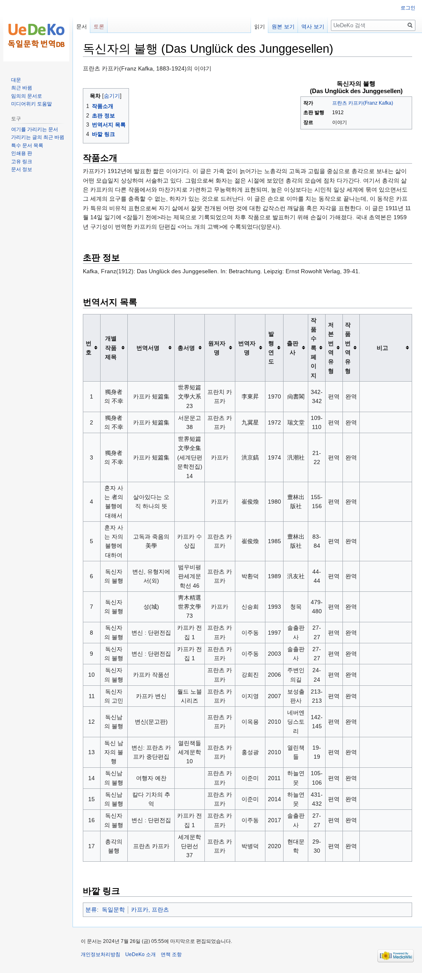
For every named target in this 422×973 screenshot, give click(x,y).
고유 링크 (21, 161)
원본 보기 (283, 26)
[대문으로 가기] (36, 33)
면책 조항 (171, 954)
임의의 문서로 (26, 96)
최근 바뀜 (21, 88)
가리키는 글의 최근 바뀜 (37, 137)
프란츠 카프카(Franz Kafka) (362, 103)
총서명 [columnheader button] (186, 348)
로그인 (408, 8)
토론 (99, 26)
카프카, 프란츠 (150, 909)
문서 (81, 26)
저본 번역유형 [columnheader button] (331, 347)
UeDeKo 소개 (140, 954)
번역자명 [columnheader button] (247, 348)
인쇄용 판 (21, 153)
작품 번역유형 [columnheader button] (348, 347)
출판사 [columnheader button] (292, 348)
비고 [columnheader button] (382, 348)
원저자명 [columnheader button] (216, 348)
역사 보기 (312, 26)
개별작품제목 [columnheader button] (111, 347)
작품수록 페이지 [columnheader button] (313, 348)
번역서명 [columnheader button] (147, 348)
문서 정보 (21, 169)
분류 (91, 909)
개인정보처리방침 (100, 954)
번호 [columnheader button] (88, 348)
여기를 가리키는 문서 (34, 129)
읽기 (259, 26)
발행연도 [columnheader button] (271, 348)
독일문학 (113, 909)
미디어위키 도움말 (31, 104)
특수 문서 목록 (27, 145)
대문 (16, 80)
